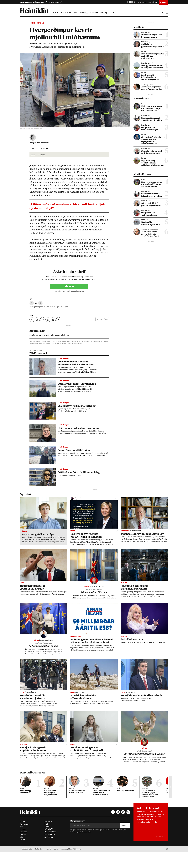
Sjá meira (68, 286)
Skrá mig (124, 825)
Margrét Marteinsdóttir (39, 143)
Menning (83, 12)
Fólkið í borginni (36, 23)
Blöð (46, 824)
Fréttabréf (48, 829)
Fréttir (56, 12)
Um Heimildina (50, 832)
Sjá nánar (76, 849)
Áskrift (47, 826)
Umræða (94, 12)
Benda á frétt (49, 834)
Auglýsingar (48, 837)
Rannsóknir (66, 12)
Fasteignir (48, 821)
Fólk (75, 12)
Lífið (112, 12)
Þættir (22, 839)
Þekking (103, 12)
